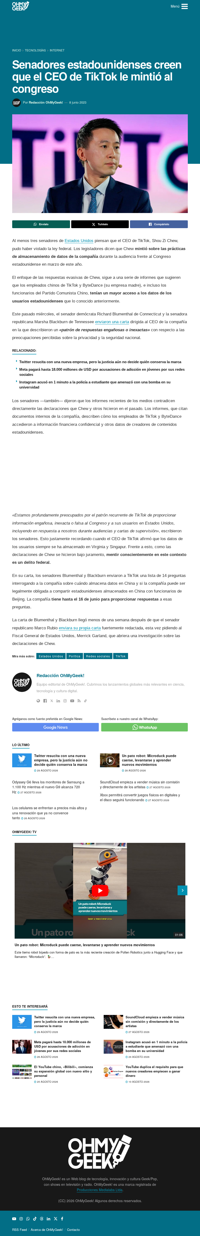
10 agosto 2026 (139, 1081)
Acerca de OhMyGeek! (47, 1229)
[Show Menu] (184, 6)
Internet (57, 50)
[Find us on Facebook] (62, 1218)
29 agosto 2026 (47, 770)
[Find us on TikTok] (35, 1218)
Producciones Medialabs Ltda (99, 1189)
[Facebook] (45, 701)
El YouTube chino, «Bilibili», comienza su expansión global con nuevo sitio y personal (63, 1071)
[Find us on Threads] (41, 1218)
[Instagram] (65, 701)
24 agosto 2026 (139, 1057)
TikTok (121, 656)
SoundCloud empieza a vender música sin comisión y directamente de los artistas (140, 784)
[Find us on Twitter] (56, 1218)
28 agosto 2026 (135, 770)
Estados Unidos (79, 240)
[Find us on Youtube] (14, 1218)
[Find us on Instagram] (21, 1218)
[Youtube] (72, 701)
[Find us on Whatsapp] (28, 1218)
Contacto (73, 1229)
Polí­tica (74, 656)
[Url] (38, 701)
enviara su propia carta (80, 628)
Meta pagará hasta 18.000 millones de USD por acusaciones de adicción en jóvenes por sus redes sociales (62, 1046)
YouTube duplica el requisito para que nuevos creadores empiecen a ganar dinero (154, 1071)
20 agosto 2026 (47, 1081)
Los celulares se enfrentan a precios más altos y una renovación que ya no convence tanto (49, 812)
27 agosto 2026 (30, 792)
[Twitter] (51, 701)
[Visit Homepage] (21, 6)
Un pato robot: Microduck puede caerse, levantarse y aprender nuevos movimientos (149, 760)
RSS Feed (19, 1229)
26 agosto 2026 (34, 818)
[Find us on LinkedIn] (48, 1218)
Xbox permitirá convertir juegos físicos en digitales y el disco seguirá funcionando (140, 797)
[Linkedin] (58, 701)
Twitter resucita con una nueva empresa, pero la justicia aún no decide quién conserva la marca (100, 362)
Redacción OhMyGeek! (46, 102)
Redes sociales (98, 656)
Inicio (17, 50)
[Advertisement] (101, 30)
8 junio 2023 (77, 102)
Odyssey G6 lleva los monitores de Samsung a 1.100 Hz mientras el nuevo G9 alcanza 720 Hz (48, 786)
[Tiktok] (85, 701)
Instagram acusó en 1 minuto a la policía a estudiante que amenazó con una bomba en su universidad (156, 1046)
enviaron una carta (112, 322)
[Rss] (79, 701)
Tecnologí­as (35, 50)
